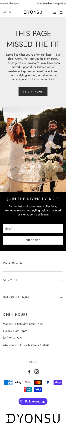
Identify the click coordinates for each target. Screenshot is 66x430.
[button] (5, 12)
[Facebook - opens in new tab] (29, 371)
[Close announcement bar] (62, 3)
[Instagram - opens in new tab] (36, 371)
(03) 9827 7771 (12, 338)
